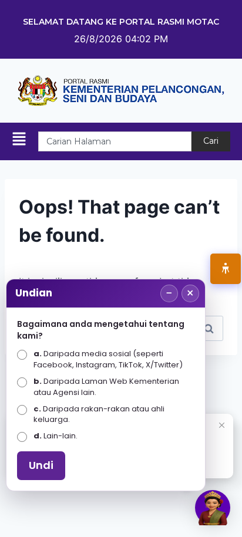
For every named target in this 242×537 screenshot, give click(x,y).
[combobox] (114, 141)
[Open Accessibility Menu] (225, 269)
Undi (41, 465)
